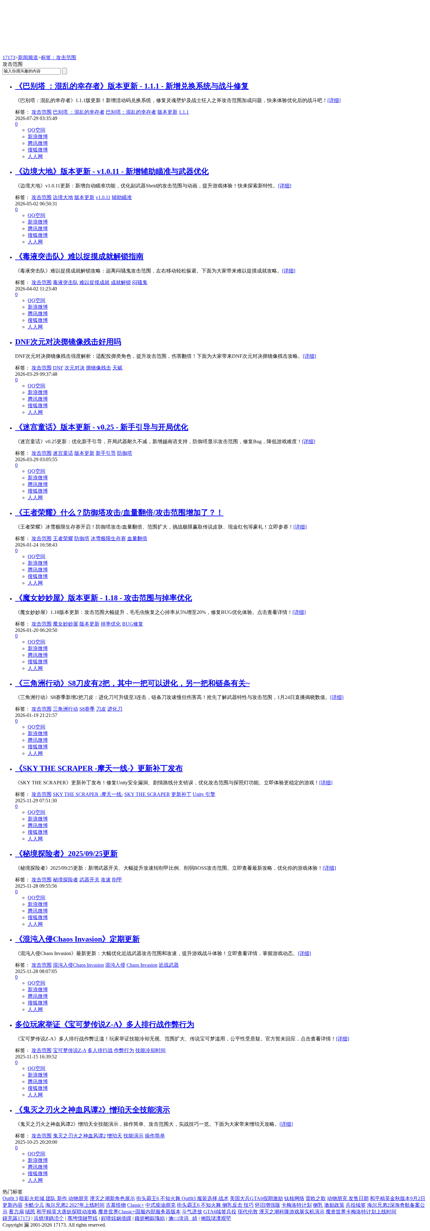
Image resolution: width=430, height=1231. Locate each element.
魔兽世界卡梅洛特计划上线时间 (361, 1211)
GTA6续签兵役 (219, 1211)
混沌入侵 (115, 965)
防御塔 (124, 453)
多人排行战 (100, 1050)
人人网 (35, 156)
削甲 (117, 879)
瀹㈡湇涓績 (182, 1218)
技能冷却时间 (150, 1050)
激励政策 (334, 1205)
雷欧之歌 (316, 1198)
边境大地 (63, 197)
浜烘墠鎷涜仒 (49, 1218)
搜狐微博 (38, 149)
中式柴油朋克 (160, 1205)
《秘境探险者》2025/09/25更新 (66, 854)
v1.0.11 (103, 197)
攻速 (106, 879)
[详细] (334, 100)
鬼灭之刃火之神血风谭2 (79, 1135)
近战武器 (169, 965)
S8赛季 (87, 709)
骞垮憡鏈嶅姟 (82, 1218)
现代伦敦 (248, 1211)
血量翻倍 (137, 538)
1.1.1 (184, 112)
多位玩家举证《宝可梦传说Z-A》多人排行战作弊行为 (104, 1024)
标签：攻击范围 (58, 57)
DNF (58, 367)
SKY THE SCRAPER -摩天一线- (88, 794)
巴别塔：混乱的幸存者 (131, 112)
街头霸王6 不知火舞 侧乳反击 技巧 (215, 1205)
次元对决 (75, 367)
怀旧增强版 (267, 1205)
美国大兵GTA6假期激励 (256, 1198)
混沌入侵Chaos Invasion (78, 965)
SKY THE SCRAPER (147, 794)
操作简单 (155, 1135)
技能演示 (133, 1135)
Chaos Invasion (142, 965)
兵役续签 (356, 1205)
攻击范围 (41, 112)
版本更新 (167, 112)
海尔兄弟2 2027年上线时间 (75, 1205)
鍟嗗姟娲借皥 (116, 1218)
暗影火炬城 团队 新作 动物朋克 (53, 1198)
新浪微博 (38, 136)
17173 (9, 57)
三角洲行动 (65, 709)
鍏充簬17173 (16, 1218)
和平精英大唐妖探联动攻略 (67, 1211)
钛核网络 (294, 1198)
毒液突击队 (65, 282)
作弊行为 (124, 1050)
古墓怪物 (116, 1205)
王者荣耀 (63, 538)
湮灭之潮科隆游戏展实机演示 (292, 1211)
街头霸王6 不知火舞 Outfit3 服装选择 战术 (182, 1198)
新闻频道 (28, 57)
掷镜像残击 (98, 367)
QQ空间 (36, 130)
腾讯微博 (38, 143)
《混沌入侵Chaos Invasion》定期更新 (77, 939)
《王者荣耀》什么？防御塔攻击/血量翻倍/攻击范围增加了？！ (119, 512)
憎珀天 (114, 1135)
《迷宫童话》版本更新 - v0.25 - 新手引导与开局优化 (101, 427)
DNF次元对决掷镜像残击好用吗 (68, 342)
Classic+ (135, 1205)
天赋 (117, 367)
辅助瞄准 (122, 197)
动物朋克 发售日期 (348, 1198)
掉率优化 (111, 624)
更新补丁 (181, 794)
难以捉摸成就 (94, 282)
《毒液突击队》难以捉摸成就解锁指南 (79, 256)
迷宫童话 (63, 453)
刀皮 (101, 709)
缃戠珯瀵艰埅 (216, 1218)
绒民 (30, 1211)
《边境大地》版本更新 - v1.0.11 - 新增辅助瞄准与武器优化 (112, 171)
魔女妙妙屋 (65, 624)
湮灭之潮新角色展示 (112, 1198)
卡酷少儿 (34, 1205)
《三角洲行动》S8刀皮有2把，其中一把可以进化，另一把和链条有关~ (132, 683)
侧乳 (318, 1205)
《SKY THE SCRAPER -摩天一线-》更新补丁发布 (99, 768)
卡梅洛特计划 (296, 1205)
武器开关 (89, 879)
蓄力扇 (16, 1211)
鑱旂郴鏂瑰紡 (150, 1218)
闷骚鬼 (139, 282)
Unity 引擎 (204, 794)
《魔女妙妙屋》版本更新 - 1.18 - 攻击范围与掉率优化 (103, 598)
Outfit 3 (10, 1198)
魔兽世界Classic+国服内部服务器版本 (139, 1211)
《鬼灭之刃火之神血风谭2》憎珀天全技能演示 (92, 1110)
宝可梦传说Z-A (69, 1050)
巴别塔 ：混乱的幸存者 (79, 112)
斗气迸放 (192, 1211)
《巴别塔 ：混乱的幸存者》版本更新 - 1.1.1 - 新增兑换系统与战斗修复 (132, 86)
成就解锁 (121, 282)
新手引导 (106, 453)
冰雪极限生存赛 (108, 538)
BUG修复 (132, 624)
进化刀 (114, 709)
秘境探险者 (65, 879)
